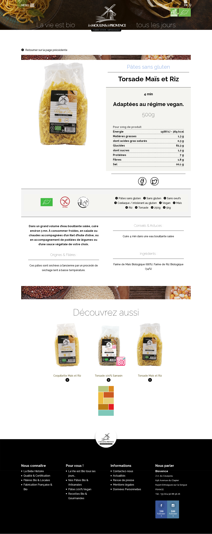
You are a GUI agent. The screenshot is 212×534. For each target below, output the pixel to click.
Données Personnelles (127, 489)
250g (157, 207)
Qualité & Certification (37, 475)
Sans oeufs (174, 198)
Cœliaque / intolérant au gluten (137, 203)
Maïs (179, 203)
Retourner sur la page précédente (46, 50)
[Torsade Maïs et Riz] (150, 366)
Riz (130, 207)
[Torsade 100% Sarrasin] (109, 366)
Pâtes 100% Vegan (79, 489)
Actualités (119, 475)
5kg (168, 207)
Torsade (143, 207)
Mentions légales (123, 484)
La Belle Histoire (34, 471)
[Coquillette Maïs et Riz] (67, 366)
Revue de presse (123, 480)
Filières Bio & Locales (37, 480)
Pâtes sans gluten (130, 198)
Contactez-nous (123, 471)
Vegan (166, 203)
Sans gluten (154, 198)
